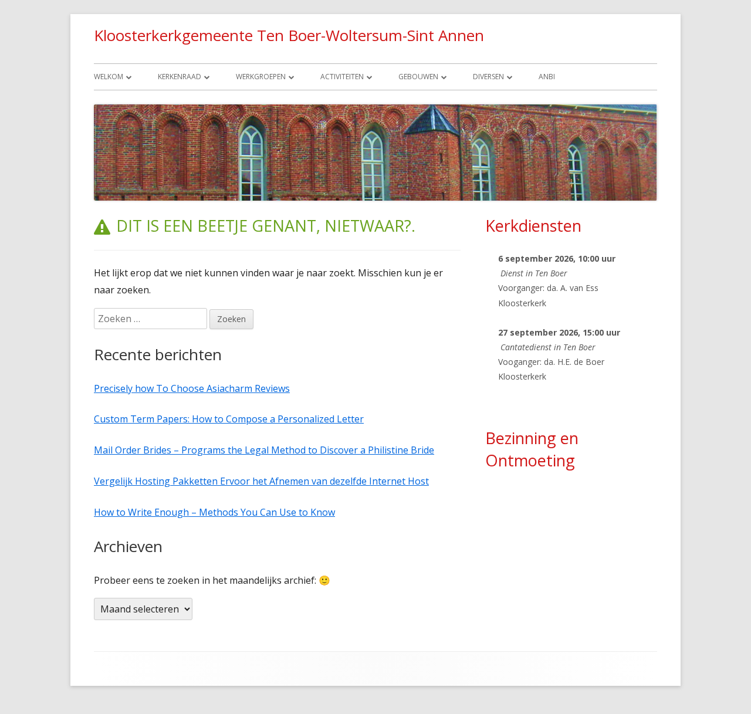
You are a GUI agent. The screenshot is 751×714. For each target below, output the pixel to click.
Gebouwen (418, 77)
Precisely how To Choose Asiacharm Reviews (192, 388)
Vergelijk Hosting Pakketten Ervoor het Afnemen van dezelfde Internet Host (261, 481)
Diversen (488, 77)
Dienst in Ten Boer (533, 273)
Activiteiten (342, 77)
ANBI (547, 77)
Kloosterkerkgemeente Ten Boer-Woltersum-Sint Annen (289, 35)
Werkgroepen (261, 77)
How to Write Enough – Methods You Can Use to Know (214, 512)
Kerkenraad (179, 77)
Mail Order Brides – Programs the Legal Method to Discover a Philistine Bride (264, 450)
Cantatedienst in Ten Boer (548, 347)
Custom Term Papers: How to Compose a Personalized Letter (229, 418)
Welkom (108, 77)
